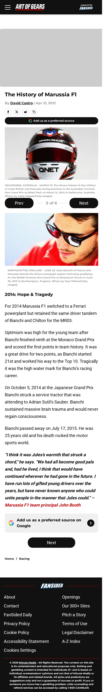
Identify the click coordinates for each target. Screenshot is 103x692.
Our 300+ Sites (76, 605)
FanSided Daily (18, 614)
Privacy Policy (17, 623)
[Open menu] (8, 7)
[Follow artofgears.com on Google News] (90, 523)
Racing (24, 558)
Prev (19, 203)
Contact (11, 605)
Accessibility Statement (26, 641)
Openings (71, 597)
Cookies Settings (20, 650)
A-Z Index (71, 641)
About (9, 597)
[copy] (34, 112)
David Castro (21, 103)
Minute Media (27, 662)
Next (83, 203)
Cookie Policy (16, 632)
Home (9, 558)
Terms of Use (74, 623)
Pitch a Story (74, 614)
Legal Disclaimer (78, 632)
